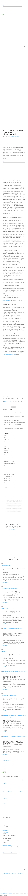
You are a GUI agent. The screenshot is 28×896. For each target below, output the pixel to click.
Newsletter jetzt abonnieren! (12, 780)
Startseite (2, 893)
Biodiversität (6, 439)
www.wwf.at (5, 832)
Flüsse (5, 446)
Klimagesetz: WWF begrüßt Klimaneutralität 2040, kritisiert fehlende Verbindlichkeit (13, 699)
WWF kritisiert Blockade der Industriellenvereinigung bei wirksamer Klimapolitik (12, 721)
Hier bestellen (12, 529)
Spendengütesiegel (7, 845)
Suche (23, 874)
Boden (5, 444)
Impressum (14, 873)
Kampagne (6, 450)
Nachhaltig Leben (7, 459)
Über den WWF (7, 478)
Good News (6, 448)
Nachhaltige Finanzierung (9, 463)
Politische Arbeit (7, 469)
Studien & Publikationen (9, 474)
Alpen (5, 435)
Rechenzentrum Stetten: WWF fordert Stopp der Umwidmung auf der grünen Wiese (13, 592)
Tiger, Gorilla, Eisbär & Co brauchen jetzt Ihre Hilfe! (14, 500)
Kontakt (19, 874)
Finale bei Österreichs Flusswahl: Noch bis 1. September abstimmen (13, 633)
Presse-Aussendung (15, 136)
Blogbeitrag (6, 441)
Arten (5, 437)
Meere (5, 457)
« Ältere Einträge (6, 760)
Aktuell (14, 874)
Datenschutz (21, 873)
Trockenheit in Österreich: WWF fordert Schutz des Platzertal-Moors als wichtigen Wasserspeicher (13, 742)
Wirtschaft (6, 485)
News (5, 465)
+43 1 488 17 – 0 (6, 829)
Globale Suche (7, 401)
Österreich (6, 467)
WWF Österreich (7, 873)
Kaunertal (6, 452)
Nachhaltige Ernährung (9, 461)
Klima (5, 454)
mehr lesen (5, 582)
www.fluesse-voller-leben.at (9, 354)
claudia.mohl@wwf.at (19, 348)
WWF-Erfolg (6, 487)
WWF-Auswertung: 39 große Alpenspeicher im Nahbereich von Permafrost (14, 569)
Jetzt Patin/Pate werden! (14, 516)
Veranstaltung (7, 480)
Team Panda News (8, 476)
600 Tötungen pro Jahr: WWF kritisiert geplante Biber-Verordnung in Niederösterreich (12, 677)
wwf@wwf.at (5, 830)
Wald (5, 482)
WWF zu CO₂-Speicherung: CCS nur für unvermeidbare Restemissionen (12, 612)
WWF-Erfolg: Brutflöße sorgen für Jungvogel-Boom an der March (13, 655)
